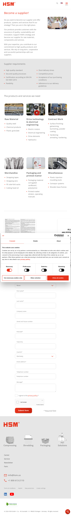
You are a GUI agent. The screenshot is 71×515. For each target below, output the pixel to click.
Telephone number (23, 372)
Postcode (19, 332)
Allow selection (36, 278)
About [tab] (59, 241)
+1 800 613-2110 (16, 480)
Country (19, 352)
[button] (57, 3)
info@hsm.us (14, 475)
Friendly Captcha (40, 404)
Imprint (20, 488)
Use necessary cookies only (13, 278)
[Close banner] (68, 235)
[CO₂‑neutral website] (11, 504)
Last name (20, 301)
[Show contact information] (67, 511)
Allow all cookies (58, 278)
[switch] (26, 270)
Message (19, 382)
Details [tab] (35, 241)
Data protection (29, 488)
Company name (21, 311)
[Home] (9, 4)
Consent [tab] (12, 241)
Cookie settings (41, 488)
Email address (21, 362)
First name (20, 291)
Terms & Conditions (10, 488)
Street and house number (25, 321)
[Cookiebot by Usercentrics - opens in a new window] (56, 235)
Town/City (20, 342)
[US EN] (62, 3)
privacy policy (25, 259)
